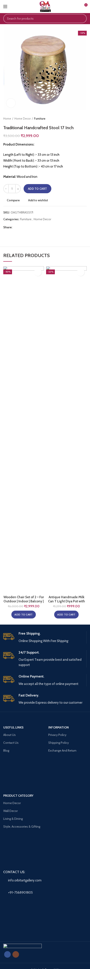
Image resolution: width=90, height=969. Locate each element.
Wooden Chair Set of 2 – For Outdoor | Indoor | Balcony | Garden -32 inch (23, 601)
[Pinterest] (27, 227)
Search (80, 18)
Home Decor (22, 118)
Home (7, 118)
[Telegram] (38, 227)
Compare (13, 200)
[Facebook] (16, 227)
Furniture (39, 118)
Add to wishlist (38, 200)
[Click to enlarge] (11, 103)
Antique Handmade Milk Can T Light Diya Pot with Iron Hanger (66, 601)
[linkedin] (33, 227)
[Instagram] (15, 954)
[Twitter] (22, 227)
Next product (84, 118)
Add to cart (37, 188)
